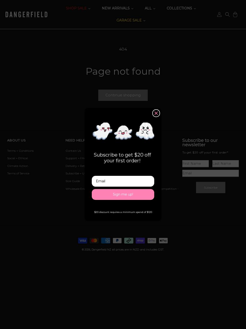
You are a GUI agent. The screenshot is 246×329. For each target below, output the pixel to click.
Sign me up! (123, 194)
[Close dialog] (156, 113)
